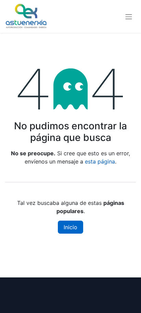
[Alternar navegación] (128, 16)
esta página (100, 161)
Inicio (70, 227)
